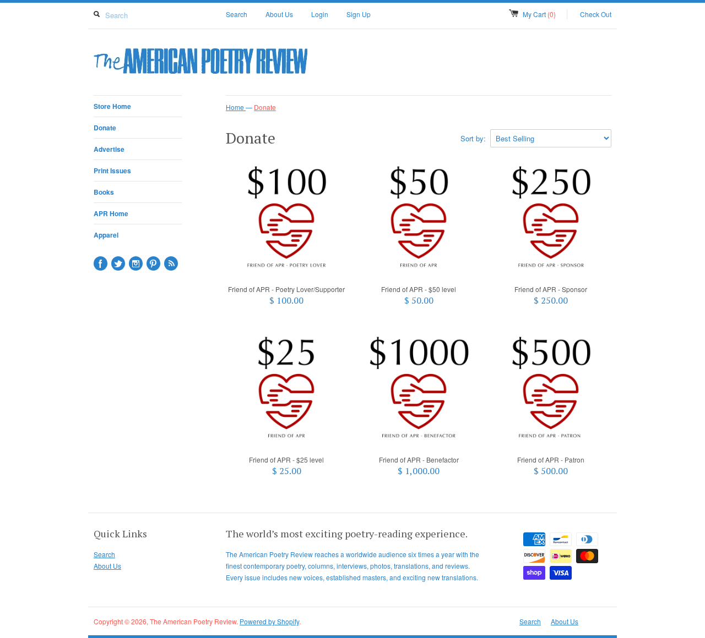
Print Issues (112, 170)
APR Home (111, 213)
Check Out (595, 14)
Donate (105, 128)
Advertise (109, 149)
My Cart (539, 14)
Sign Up (358, 14)
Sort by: (473, 138)
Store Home (112, 106)
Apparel (106, 235)
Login (319, 14)
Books (104, 192)
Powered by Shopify (269, 621)
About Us (279, 14)
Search (236, 14)
